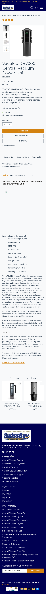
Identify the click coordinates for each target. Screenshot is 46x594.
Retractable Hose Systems (13, 463)
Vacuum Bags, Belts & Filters (14, 470)
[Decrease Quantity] (4, 124)
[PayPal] (25, 589)
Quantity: (5, 120)
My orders (6, 493)
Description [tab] (9, 157)
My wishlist (7, 501)
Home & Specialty (10, 481)
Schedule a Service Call (12, 531)
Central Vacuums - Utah (12, 527)
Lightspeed (6, 584)
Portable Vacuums (10, 467)
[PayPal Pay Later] (33, 589)
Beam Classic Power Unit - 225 (34, 405)
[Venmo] (37, 589)
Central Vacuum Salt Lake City (15, 520)
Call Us (5, 175)
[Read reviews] (10, 107)
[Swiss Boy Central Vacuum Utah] (8, 7)
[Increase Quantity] (9, 124)
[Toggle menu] (41, 7)
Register (6, 490)
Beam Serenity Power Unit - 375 (12, 405)
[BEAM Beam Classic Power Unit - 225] (34, 391)
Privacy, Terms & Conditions (14, 540)
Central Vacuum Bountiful (13, 513)
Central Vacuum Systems (13, 460)
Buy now (23, 140)
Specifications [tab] (23, 157)
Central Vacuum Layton (12, 523)
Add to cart (23, 130)
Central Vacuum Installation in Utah (18, 560)
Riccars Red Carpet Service (13, 547)
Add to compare (9, 146)
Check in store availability (14, 115)
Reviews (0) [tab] (37, 157)
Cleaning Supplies (10, 478)
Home (4, 16)
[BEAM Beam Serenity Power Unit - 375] (12, 391)
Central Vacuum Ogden (12, 516)
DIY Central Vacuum (11, 509)
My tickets (6, 497)
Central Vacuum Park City (13, 551)
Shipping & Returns (11, 544)
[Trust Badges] (12, 590)
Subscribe (35, 570)
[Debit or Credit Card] (29, 589)
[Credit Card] (22, 589)
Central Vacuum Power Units (13, 363)
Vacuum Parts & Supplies (13, 474)
